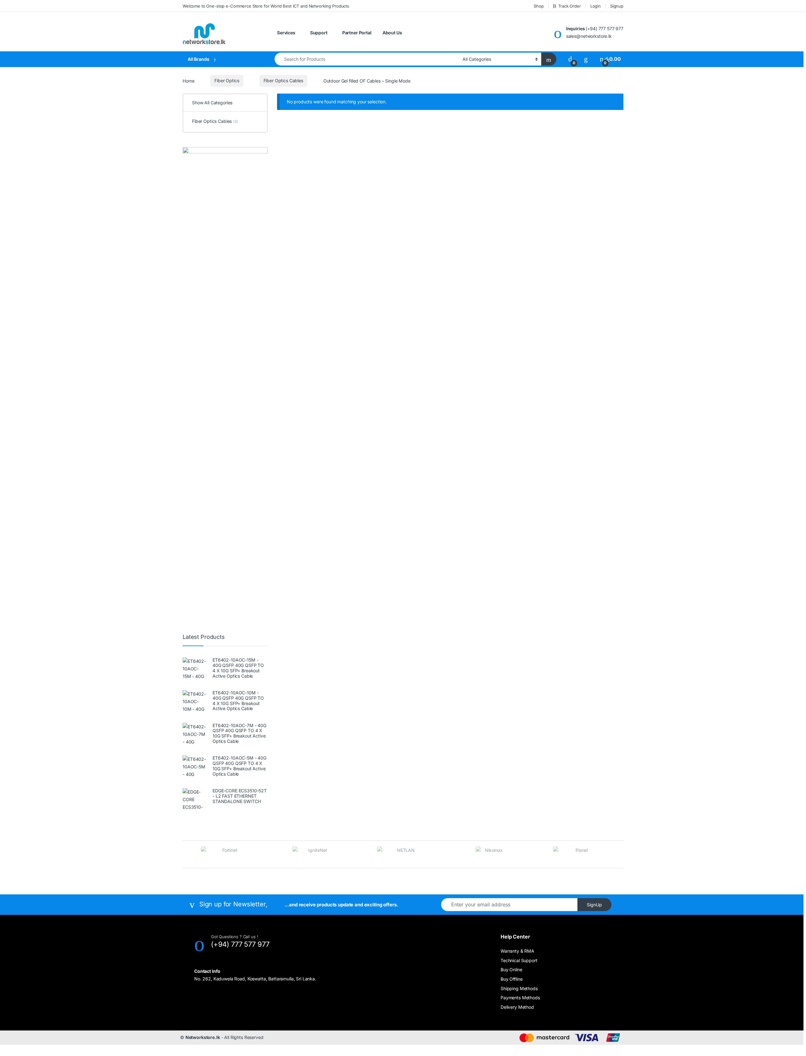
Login (595, 6)
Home (188, 80)
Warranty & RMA (517, 951)
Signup (616, 6)
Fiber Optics (226, 80)
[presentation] (184, 855)
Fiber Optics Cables (283, 80)
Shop (538, 6)
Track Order (569, 6)
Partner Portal (357, 32)
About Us (392, 32)
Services (286, 32)
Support (318, 32)
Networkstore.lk (202, 1037)
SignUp (594, 904)
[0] (570, 59)
